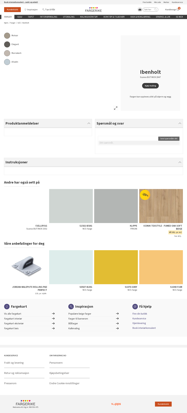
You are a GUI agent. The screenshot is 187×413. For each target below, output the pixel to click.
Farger (8, 16)
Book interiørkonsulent (144, 328)
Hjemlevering (139, 323)
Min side (157, 2)
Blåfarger (73, 323)
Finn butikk (147, 2)
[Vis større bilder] (115, 108)
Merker (166, 2)
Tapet (31, 16)
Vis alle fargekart (12, 313)
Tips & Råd (50, 9)
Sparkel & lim (163, 16)
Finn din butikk (139, 313)
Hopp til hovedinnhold (10, 1)
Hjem (6, 23)
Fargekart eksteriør (14, 323)
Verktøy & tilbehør (114, 16)
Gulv (19, 16)
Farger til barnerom (78, 318)
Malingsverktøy (89, 16)
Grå (19, 23)
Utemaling (68, 16)
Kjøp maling (150, 85)
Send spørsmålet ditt (168, 138)
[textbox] (139, 143)
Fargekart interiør (13, 318)
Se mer (179, 16)
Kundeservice (177, 2)
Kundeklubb (12, 9)
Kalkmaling (74, 328)
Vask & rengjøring (140, 16)
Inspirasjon (32, 9)
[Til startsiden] (93, 9)
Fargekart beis (11, 328)
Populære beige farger (79, 313)
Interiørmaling (48, 16)
